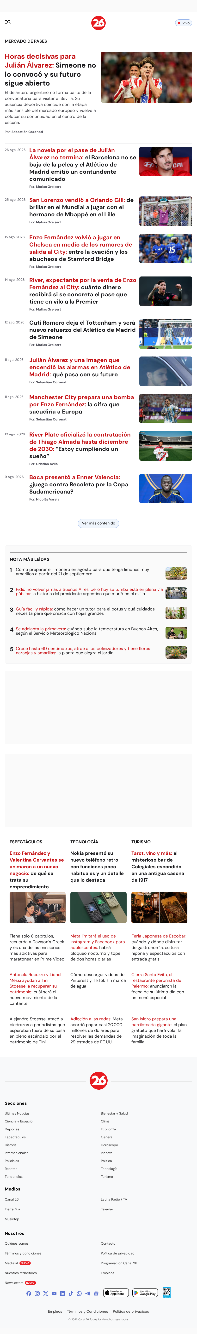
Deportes (12, 1129)
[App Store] (116, 1293)
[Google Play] (145, 1293)
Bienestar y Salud (114, 1113)
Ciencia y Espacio (18, 1121)
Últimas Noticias (17, 1113)
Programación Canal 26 (119, 1263)
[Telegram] (87, 1293)
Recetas (11, 1169)
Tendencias (14, 1176)
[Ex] (45, 1293)
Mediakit (17, 1263)
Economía (108, 1129)
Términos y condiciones (23, 1253)
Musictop (12, 1219)
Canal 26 (12, 1199)
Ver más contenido (98, 523)
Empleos (107, 1273)
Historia (11, 1145)
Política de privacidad (118, 1253)
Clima (105, 1121)
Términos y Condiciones (87, 1311)
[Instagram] (37, 1293)
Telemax (107, 1209)
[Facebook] (28, 1293)
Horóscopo (109, 1145)
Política (106, 1161)
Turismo (141, 842)
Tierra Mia (12, 1209)
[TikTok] (70, 1293)
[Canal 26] (98, 1081)
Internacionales (16, 1153)
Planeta (106, 1153)
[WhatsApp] (79, 1293)
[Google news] (96, 1293)
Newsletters (20, 1283)
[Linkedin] (62, 1293)
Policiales (12, 1161)
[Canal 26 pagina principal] (98, 28)
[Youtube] (54, 1293)
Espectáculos (26, 842)
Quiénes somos (17, 1243)
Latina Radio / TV (114, 1199)
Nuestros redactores (21, 1273)
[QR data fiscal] (167, 1296)
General (107, 1137)
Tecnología (84, 842)
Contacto (108, 1243)
